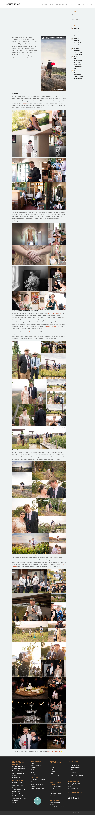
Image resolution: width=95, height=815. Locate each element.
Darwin (52, 767)
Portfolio (33, 770)
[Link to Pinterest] (78, 812)
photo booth (26, 103)
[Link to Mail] (82, 812)
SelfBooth (15, 802)
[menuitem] (44, 4)
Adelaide (52, 765)
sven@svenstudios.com (78, 775)
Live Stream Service (18, 796)
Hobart (51, 769)
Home (32, 763)
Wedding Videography (18, 768)
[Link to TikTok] (80, 812)
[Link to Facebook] (73, 812)
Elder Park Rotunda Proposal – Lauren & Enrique (77, 32)
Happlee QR (15, 800)
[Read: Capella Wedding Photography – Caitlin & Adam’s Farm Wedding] (72, 71)
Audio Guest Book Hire (19, 798)
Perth (51, 773)
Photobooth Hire (17, 794)
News (73, 17)
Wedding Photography (18, 766)
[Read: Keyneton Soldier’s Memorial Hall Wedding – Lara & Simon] (72, 39)
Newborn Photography (18, 771)
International (53, 778)
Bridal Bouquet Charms (19, 783)
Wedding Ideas (75, 19)
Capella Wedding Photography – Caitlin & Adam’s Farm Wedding (78, 74)
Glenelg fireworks (51, 326)
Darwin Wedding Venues (57, 807)
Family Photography (18, 773)
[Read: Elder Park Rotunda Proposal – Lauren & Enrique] (72, 28)
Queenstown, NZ (54, 776)
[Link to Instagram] (75, 812)
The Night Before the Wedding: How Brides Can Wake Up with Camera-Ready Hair (78, 62)
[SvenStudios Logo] (11, 4)
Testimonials (34, 767)
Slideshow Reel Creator (38, 788)
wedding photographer (54, 313)
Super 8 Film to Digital (18, 789)
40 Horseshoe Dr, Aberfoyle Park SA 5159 (75, 768)
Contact (33, 772)
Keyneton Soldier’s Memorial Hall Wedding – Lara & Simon (78, 42)
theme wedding (26, 332)
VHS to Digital (16, 791)
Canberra (52, 771)
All (72, 15)
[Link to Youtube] (77, 812)
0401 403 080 (75, 772)
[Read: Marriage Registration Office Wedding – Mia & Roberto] (72, 49)
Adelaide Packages (55, 786)
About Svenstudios (36, 765)
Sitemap (33, 774)
